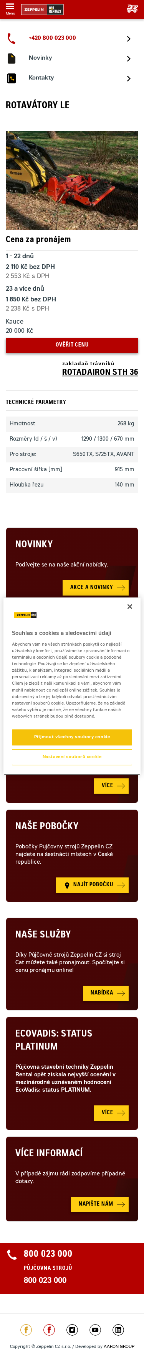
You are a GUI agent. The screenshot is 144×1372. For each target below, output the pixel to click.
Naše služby (43, 935)
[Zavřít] (129, 606)
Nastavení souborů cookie (72, 757)
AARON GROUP (119, 1347)
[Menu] (10, 7)
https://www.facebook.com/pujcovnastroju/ (49, 1330)
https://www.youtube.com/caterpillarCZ (95, 1330)
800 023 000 (45, 1281)
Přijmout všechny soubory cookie (72, 737)
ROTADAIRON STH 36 (100, 373)
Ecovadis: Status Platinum (54, 1041)
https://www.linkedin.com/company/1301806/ (118, 1330)
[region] (71, 686)
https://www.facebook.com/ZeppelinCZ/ (26, 1330)
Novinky (34, 545)
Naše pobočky (47, 827)
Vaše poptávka (129, 8)
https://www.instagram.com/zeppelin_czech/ (72, 1330)
